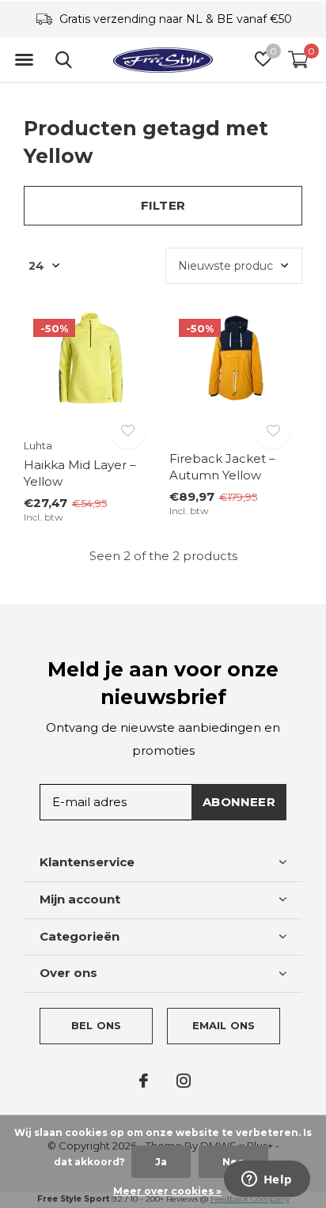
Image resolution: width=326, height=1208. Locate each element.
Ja (161, 1162)
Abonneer (239, 801)
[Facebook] (143, 1080)
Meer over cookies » (167, 1191)
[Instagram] (183, 1080)
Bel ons (96, 1025)
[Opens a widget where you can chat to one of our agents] (266, 1180)
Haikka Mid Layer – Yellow (80, 473)
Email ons (224, 1025)
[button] (23, 60)
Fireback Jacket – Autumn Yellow (222, 467)
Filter (163, 205)
